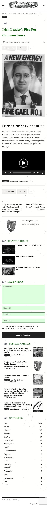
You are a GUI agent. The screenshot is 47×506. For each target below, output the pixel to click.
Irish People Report (12, 42)
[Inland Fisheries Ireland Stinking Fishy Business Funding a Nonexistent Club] (38, 406)
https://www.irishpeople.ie (30, 224)
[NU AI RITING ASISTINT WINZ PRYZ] (8, 271)
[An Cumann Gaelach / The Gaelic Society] (38, 366)
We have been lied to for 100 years (16, 376)
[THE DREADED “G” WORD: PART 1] (8, 249)
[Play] (5, 173)
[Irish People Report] (3, 42)
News (6, 395)
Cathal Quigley (14, 409)
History (7, 355)
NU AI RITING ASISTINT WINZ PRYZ (28, 268)
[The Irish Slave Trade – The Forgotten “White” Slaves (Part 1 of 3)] (38, 352)
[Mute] (38, 173)
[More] (30, 48)
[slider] (22, 172)
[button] (23, 163)
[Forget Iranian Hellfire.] (8, 260)
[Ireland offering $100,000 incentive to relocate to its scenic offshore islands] (38, 393)
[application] (23, 163)
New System (8, 366)
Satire (9, 13)
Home (4, 13)
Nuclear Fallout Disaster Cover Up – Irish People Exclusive (35, 207)
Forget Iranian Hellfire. (25, 257)
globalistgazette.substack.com (19, 181)
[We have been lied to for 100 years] (38, 379)
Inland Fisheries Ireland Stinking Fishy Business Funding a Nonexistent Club (18, 405)
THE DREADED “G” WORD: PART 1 (29, 246)
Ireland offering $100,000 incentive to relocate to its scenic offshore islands (15, 391)
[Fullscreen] (42, 173)
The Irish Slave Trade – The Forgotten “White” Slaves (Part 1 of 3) (17, 350)
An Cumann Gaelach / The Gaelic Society (15, 363)
